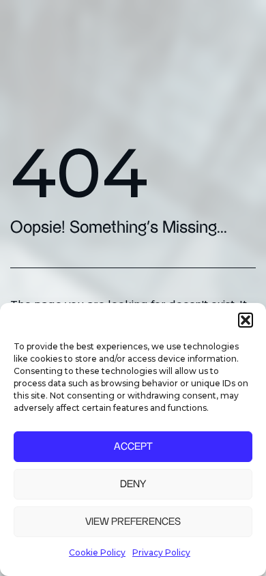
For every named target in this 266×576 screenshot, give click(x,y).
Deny (133, 484)
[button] (245, 320)
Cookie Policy (97, 552)
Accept (133, 447)
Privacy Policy (161, 552)
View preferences (133, 522)
